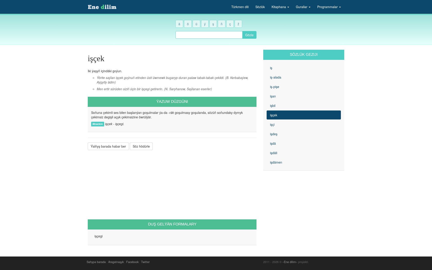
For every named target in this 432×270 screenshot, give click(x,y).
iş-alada (275, 77)
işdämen (276, 162)
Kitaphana (279, 6)
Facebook (132, 262)
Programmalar (328, 6)
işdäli (273, 153)
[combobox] (209, 35)
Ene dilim (290, 262)
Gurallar (302, 6)
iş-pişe (274, 86)
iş (271, 67)
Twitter (145, 262)
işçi (272, 124)
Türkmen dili (240, 6)
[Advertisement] (172, 184)
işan (273, 96)
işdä (273, 143)
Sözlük (260, 6)
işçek (273, 115)
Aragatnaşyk (116, 262)
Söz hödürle (141, 146)
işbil (272, 105)
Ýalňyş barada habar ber (108, 146)
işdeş (273, 134)
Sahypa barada (96, 262)
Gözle (249, 35)
